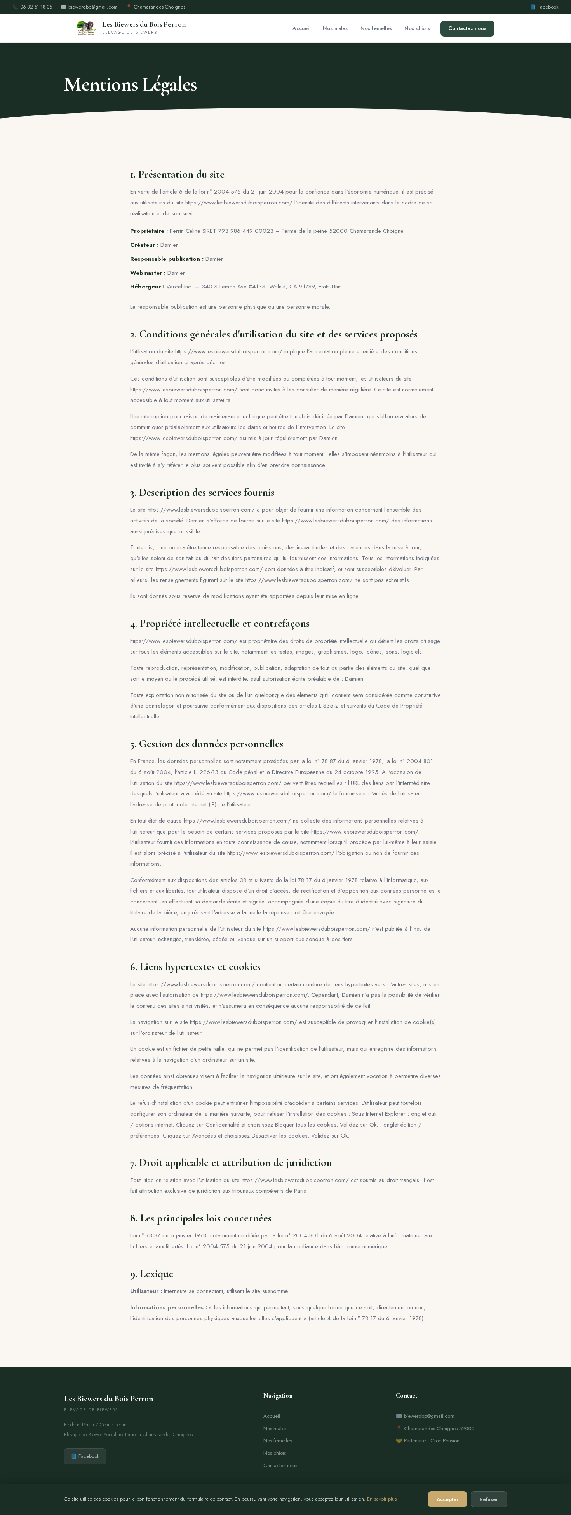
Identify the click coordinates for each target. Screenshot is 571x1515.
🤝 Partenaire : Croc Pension (428, 1440)
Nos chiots (417, 28)
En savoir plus (382, 1499)
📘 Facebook (544, 6)
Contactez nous (467, 28)
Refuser (489, 1499)
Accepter (447, 1499)
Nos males (335, 28)
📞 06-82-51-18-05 (32, 6)
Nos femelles (376, 28)
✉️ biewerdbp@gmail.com (89, 6)
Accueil (301, 28)
